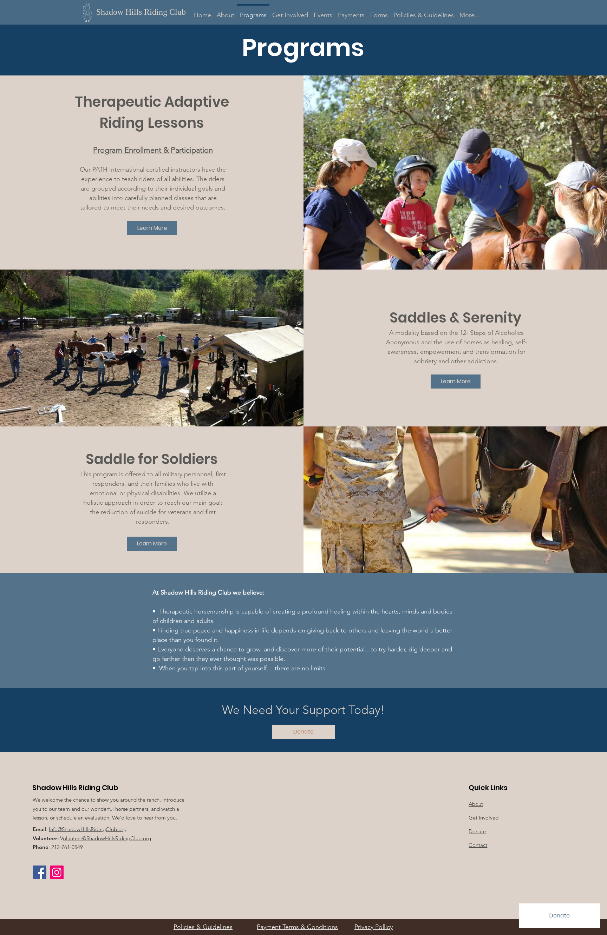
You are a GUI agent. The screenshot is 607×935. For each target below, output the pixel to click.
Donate (477, 831)
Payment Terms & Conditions (297, 927)
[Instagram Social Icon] (57, 872)
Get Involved (483, 817)
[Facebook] (39, 872)
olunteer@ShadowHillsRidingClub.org (107, 838)
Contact (478, 845)
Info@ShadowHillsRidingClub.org (87, 829)
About (476, 804)
